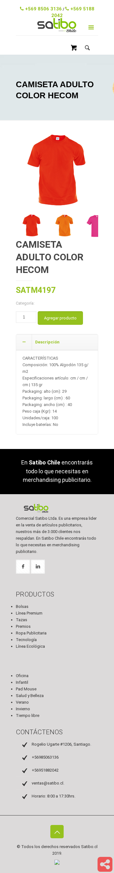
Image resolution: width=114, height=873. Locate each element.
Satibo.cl (89, 846)
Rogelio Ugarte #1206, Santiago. (61, 744)
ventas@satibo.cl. (48, 783)
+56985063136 (45, 757)
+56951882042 (45, 770)
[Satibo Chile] (57, 32)
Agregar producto (60, 318)
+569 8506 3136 (43, 9)
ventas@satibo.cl (58, 4)
